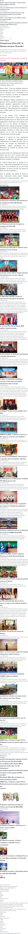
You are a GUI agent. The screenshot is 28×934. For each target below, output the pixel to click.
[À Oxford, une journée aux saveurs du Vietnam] (8, 624)
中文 (1, 35)
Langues (1, 895)
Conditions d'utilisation (4, 891)
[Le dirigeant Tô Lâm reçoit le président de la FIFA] (8, 404)
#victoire (26, 181)
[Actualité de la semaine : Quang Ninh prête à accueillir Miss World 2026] (3, 866)
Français (1, 32)
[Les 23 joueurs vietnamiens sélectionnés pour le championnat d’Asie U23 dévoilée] (9, 192)
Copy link (3, 60)
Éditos (1, 915)
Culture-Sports (4, 40)
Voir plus (2, 259)
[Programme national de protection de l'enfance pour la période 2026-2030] (11, 796)
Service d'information (4, 898)
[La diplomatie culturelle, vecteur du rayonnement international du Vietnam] (8, 289)
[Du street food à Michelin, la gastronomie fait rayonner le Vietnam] (8, 572)
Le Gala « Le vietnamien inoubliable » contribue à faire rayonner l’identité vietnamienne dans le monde (11, 381)
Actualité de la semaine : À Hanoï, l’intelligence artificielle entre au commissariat (10, 842)
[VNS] (14, 877)
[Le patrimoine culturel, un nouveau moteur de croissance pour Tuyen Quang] (8, 689)
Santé (1, 927)
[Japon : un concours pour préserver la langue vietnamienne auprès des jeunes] (8, 644)
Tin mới (1, 1)
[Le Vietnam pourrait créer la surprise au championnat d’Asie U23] (9, 216)
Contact (1, 901)
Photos (12, 933)
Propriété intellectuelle (4, 889)
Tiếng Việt (2, 29)
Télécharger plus (3, 755)
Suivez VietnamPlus (4, 184)
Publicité (1, 900)
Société (1, 921)
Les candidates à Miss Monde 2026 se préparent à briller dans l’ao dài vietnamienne (11, 766)
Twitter (8, 58)
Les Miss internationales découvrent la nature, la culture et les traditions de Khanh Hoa (13, 603)
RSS (1, 892)
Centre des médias (4, 931)
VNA (1, 897)
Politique (1, 913)
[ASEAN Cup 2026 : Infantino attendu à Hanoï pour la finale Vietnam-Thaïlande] (8, 546)
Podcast (2, 831)
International (2, 916)
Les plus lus (2, 757)
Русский (2, 36)
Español (1, 33)
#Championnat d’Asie (8, 181)
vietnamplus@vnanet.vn (8, 907)
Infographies (3, 788)
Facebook (3, 58)
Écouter (1, 846)
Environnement (3, 928)
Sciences (1, 925)
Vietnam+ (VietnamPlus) (5, 27)
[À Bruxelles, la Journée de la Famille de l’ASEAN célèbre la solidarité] (8, 667)
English (1, 30)
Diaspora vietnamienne (4, 918)
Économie (2, 922)
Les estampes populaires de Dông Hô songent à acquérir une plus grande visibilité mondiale (14, 772)
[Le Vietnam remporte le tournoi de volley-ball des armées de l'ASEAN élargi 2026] (8, 523)
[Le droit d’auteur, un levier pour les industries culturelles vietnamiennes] (8, 347)
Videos (1, 810)
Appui (1, 894)
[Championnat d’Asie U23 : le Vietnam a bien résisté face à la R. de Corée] (9, 239)
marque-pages (15, 58)
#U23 (14, 181)
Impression (23, 58)
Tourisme (2, 930)
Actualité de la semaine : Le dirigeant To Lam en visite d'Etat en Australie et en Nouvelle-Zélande (13, 858)
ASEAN (1, 919)
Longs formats (3, 933)
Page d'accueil (3, 912)
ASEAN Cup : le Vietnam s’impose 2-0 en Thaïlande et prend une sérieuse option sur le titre (13, 742)
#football (2, 181)
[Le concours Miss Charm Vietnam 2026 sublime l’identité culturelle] (8, 319)
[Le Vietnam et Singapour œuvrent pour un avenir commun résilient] (9, 817)
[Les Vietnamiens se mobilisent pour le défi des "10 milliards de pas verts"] (8, 471)
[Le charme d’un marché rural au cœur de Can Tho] (8, 711)
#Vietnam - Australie (20, 181)
